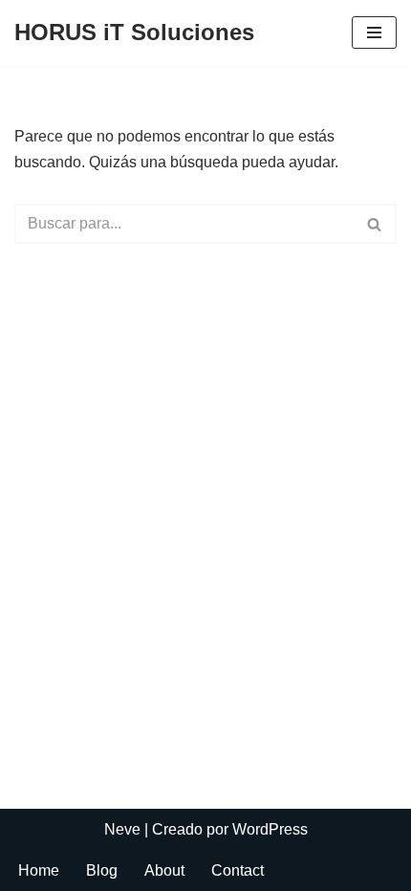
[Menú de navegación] (374, 32)
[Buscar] (375, 224)
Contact (237, 870)
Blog (102, 870)
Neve (122, 829)
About (164, 870)
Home (38, 870)
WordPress (270, 829)
